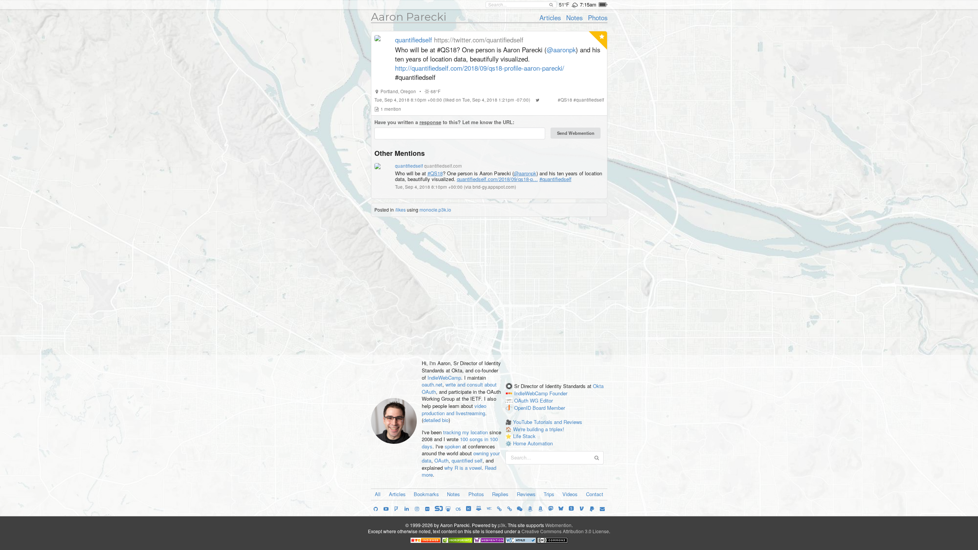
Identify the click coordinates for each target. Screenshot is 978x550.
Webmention (558, 525)
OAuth (441, 460)
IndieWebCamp (444, 377)
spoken (453, 446)
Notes (574, 17)
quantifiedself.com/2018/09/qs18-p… (497, 179)
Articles (550, 17)
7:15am (588, 4)
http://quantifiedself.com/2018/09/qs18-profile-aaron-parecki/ (479, 68)
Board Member (549, 407)
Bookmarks (426, 494)
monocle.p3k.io (435, 209)
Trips (549, 494)
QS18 (566, 100)
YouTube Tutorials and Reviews (547, 421)
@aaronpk (561, 49)
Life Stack (524, 436)
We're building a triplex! (538, 429)
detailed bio (436, 420)
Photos (597, 17)
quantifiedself (413, 39)
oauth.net (432, 384)
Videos (570, 494)
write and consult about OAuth (459, 388)
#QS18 (435, 173)
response (430, 122)
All (378, 494)
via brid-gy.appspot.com (490, 187)
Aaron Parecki (409, 16)
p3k (501, 525)
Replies (500, 494)
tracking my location (465, 432)
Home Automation (533, 443)
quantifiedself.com (443, 166)
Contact (594, 494)
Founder (558, 393)
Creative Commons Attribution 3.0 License (565, 531)
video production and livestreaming (454, 409)
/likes (400, 209)
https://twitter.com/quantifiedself (478, 39)
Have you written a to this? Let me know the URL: (444, 122)
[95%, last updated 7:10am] (603, 4)
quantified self (467, 460)
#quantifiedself (555, 179)
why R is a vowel (463, 467)
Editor (546, 400)
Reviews (526, 494)
